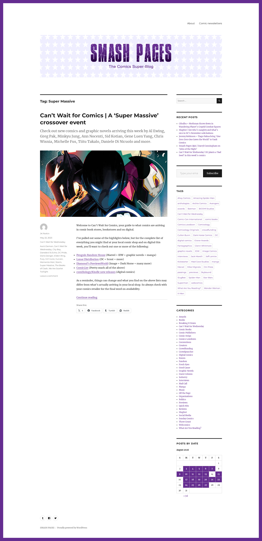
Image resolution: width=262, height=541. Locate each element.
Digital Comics (186, 355)
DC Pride (62, 252)
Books (182, 320)
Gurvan (59, 259)
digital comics (184, 240)
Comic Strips (185, 336)
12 (199, 474)
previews (193, 272)
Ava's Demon (46, 246)
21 (212, 479)
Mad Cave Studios (200, 261)
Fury (42, 259)
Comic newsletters (210, 23)
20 (205, 479)
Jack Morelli (197, 256)
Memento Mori (47, 262)
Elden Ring (59, 256)
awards (181, 208)
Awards (182, 317)
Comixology (204, 224)
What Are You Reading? (189, 288)
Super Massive (47, 265)
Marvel (181, 267)
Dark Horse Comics (202, 235)
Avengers (214, 203)
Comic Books (185, 329)
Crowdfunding (186, 348)
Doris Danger (46, 256)
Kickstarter (183, 261)
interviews (183, 256)
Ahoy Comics (184, 198)
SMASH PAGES (47, 527)
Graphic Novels (186, 371)
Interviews (184, 380)
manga (215, 261)
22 (218, 479)
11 (193, 474)
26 (199, 485)
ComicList (82, 267)
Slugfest (182, 277)
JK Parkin (44, 233)
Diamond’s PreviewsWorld (92, 263)
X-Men (181, 293)
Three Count (185, 421)
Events (182, 358)
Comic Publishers (187, 332)
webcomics (196, 283)
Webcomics (184, 425)
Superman (183, 283)
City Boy (57, 249)
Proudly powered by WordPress (72, 527)
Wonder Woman (212, 288)
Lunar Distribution (87, 259)
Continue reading (86, 297)
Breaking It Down (187, 323)
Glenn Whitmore (203, 246)
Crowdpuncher (186, 352)
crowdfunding (209, 230)
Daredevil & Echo (48, 252)
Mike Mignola (194, 267)
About (191, 23)
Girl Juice (50, 259)
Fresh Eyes (184, 364)
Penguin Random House (90, 254)
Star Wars (208, 277)
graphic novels (185, 251)
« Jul (185, 496)
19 (199, 479)
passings (182, 272)
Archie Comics (199, 203)
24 (186, 485)
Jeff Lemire (211, 256)
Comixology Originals (188, 230)
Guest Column (186, 374)
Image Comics (209, 251)
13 (206, 474)
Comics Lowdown (186, 224)
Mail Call (183, 383)
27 (206, 485)
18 (193, 479)
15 (219, 474)
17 (186, 479)
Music (182, 390)
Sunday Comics (186, 418)
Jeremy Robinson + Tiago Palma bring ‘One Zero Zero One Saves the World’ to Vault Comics (199, 139)
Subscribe (212, 173)
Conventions (185, 342)
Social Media (185, 415)
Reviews (183, 409)
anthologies (183, 203)
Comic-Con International (190, 219)
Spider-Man (194, 277)
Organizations (186, 396)
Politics (182, 399)
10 (186, 474)
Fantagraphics (185, 246)
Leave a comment (49, 276)
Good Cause (184, 367)
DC (216, 235)
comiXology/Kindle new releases (96, 271)
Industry (183, 377)
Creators (183, 345)
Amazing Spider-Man (204, 198)
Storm (58, 262)
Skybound (206, 272)
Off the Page (184, 393)
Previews (183, 402)
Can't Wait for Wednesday (52, 242)
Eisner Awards (201, 240)
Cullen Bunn (184, 235)
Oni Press (208, 267)
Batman (192, 208)
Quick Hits (184, 406)
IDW (197, 251)
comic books (211, 219)
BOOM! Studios (206, 208)
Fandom (183, 361)
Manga (182, 386)
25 (192, 485)
